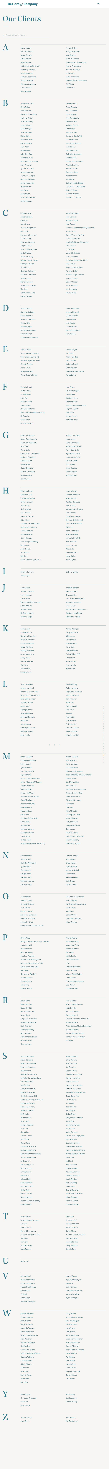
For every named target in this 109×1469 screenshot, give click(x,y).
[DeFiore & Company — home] (22, 4)
